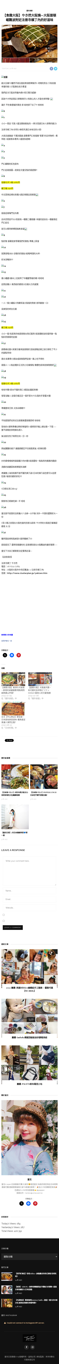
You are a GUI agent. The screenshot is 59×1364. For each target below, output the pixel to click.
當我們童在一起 (6, 641)
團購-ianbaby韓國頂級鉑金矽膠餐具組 (29, 1037)
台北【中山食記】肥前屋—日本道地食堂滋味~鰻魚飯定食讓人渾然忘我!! (13, 719)
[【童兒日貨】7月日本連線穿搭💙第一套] (15, 816)
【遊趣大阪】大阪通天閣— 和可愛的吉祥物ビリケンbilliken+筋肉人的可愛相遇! (39, 690)
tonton (5, 68)
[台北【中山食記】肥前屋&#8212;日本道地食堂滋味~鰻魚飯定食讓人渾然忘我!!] (13, 708)
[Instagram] (32, 1347)
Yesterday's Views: (11, 1227)
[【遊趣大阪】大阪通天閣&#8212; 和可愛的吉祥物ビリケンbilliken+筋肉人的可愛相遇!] (40, 679)
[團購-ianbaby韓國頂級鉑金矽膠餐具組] (29, 1018)
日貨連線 (11, 1357)
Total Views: (7, 1231)
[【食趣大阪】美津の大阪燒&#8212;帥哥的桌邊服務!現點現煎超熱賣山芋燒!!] (13, 679)
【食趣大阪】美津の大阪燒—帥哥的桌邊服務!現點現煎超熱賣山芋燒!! (13, 690)
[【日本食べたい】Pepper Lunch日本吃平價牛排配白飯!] (44, 776)
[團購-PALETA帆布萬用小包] (29, 1064)
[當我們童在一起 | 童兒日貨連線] (29, 1338)
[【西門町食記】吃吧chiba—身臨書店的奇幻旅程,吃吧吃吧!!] (6, 1276)
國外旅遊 (29, 11)
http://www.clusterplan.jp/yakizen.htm (27, 573)
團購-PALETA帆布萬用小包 (29, 1084)
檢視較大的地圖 (7, 635)
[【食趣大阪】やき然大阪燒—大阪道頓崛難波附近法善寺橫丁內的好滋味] (29, 43)
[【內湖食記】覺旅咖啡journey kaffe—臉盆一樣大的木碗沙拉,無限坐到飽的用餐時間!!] (6, 1303)
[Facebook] (26, 1347)
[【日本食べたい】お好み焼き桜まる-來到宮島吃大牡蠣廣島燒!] (15, 776)
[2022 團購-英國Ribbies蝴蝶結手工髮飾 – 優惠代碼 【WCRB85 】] (29, 968)
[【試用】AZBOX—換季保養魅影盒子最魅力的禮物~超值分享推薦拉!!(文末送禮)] (6, 1289)
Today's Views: (9, 1223)
